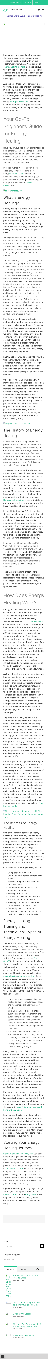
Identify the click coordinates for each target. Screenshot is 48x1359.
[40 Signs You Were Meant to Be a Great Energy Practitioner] (8, 1324)
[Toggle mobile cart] (39, 9)
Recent (24, 1269)
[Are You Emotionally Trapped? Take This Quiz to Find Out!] (8, 1303)
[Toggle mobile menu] (43, 9)
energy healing (16, 174)
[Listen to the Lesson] (8, 1314)
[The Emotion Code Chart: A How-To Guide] (8, 1276)
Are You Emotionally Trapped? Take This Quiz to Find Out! (27, 1303)
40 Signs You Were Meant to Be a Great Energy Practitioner (27, 1325)
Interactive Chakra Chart (24, 1335)
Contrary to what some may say (18, 1154)
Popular (10, 1269)
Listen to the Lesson (22, 1314)
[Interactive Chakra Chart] (8, 1336)
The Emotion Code (14, 1168)
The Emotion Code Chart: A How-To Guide (25, 1276)
